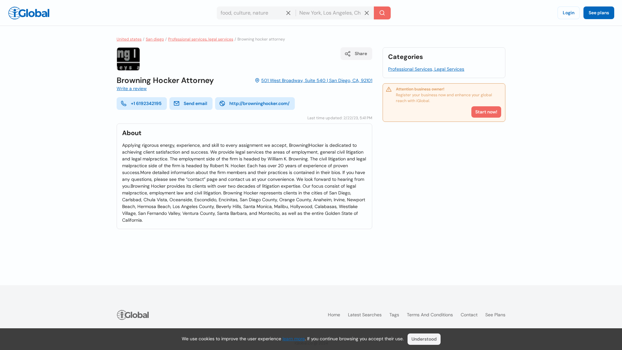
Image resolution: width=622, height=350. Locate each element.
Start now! (486, 112)
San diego (155, 39)
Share (361, 53)
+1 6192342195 (146, 103)
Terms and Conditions (430, 315)
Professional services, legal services (200, 39)
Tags (394, 315)
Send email (195, 103)
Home (334, 315)
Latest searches (365, 315)
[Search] (382, 12)
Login (568, 13)
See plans (599, 13)
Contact (469, 315)
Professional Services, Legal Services (426, 69)
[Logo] (29, 12)
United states (129, 39)
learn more (293, 339)
